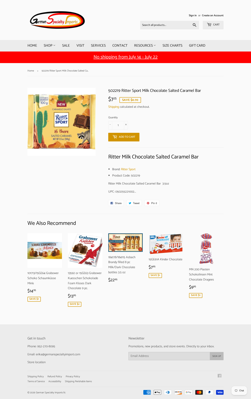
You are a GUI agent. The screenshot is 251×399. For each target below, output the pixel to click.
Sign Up (216, 356)
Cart (216, 25)
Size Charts (172, 46)
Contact (119, 46)
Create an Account (213, 15)
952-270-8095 (46, 346)
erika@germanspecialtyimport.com (58, 354)
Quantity (113, 118)
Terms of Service (36, 381)
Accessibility (54, 381)
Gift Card (197, 46)
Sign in (193, 15)
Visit (80, 46)
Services (98, 46)
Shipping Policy (35, 377)
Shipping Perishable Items (78, 381)
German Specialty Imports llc (51, 393)
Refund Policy (54, 377)
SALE (66, 46)
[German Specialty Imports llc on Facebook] (219, 376)
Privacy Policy (73, 377)
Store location (36, 362)
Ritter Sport (128, 169)
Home (32, 46)
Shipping (113, 106)
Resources (144, 46)
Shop (48, 46)
